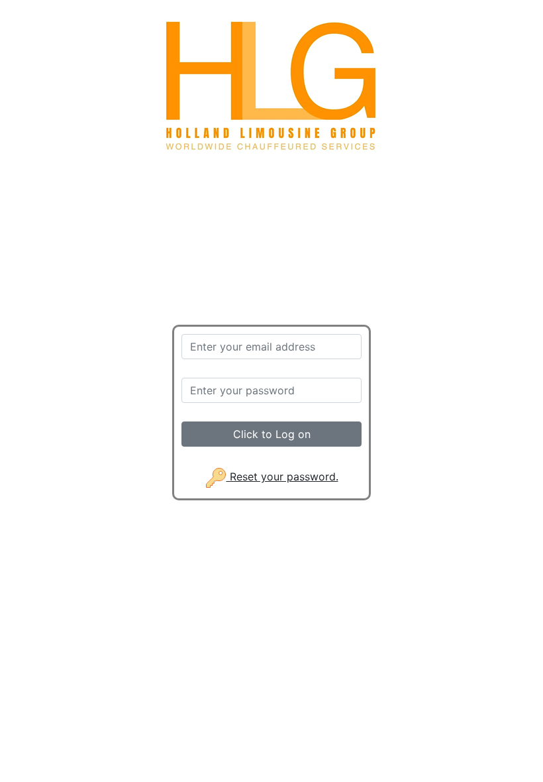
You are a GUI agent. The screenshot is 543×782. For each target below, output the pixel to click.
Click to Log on (272, 434)
